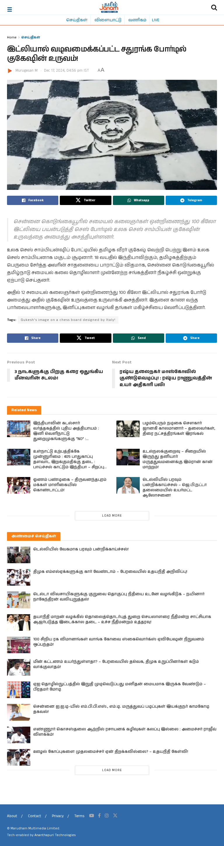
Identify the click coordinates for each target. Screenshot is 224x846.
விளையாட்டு (107, 19)
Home (12, 37)
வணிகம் (137, 19)
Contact (34, 816)
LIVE (155, 19)
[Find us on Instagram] (107, 815)
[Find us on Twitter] (115, 815)
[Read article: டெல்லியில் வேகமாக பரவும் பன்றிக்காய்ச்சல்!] (18, 555)
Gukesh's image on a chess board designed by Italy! (68, 319)
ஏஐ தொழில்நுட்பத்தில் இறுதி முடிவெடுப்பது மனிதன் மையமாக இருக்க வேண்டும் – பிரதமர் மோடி (119, 686)
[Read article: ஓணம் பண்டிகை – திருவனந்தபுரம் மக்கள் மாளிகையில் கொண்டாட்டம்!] (18, 485)
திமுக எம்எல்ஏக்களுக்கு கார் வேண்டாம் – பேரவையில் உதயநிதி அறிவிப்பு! (110, 572)
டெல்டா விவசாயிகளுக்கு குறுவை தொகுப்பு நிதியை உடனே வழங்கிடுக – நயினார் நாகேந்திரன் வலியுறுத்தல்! (118, 596)
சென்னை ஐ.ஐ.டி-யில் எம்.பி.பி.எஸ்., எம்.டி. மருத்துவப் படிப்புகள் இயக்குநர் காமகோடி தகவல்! (121, 709)
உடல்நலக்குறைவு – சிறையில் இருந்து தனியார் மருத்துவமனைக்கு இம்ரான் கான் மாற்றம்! (178, 459)
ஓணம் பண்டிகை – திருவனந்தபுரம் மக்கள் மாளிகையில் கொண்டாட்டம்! (69, 485)
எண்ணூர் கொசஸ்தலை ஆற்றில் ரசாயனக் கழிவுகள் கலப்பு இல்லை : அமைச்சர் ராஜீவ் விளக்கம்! (124, 731)
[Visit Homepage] (109, 7)
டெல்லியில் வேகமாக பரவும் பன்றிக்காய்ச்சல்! (81, 549)
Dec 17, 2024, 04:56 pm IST (66, 70)
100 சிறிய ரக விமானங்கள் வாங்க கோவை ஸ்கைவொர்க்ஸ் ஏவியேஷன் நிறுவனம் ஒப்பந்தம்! (118, 641)
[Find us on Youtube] (91, 815)
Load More (112, 515)
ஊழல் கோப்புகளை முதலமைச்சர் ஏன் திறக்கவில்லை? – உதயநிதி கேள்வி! (110, 752)
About (12, 816)
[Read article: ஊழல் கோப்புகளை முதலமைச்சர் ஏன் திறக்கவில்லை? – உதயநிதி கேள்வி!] (18, 757)
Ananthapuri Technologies (55, 835)
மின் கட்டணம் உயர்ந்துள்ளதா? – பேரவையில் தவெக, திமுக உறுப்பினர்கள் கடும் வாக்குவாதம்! (116, 664)
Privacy (58, 816)
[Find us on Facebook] (99, 815)
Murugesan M (26, 70)
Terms (79, 816)
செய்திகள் (77, 19)
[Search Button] (214, 7)
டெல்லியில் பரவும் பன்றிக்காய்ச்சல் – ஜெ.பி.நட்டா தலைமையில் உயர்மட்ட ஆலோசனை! (175, 487)
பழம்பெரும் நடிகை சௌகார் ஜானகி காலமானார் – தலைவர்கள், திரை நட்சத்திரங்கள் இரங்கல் (179, 428)
